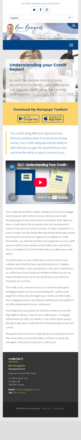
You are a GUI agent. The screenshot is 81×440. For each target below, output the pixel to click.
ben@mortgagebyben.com (28, 389)
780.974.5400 (19, 392)
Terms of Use (45, 408)
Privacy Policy (59, 408)
